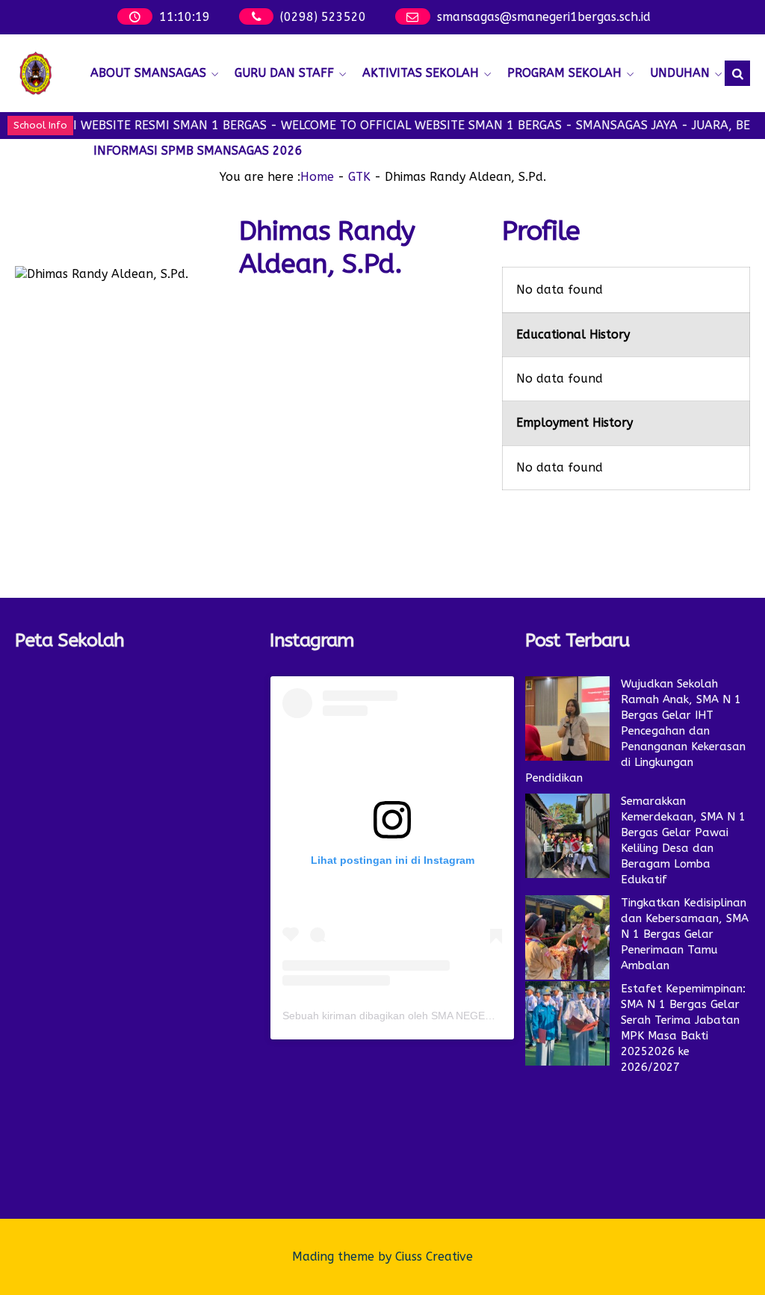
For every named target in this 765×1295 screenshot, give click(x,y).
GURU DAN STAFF (284, 73)
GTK (359, 177)
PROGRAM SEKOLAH (564, 73)
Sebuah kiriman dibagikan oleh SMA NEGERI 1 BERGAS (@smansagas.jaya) (465, 1016)
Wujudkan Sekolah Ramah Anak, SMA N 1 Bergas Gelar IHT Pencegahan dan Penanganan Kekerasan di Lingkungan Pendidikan (635, 731)
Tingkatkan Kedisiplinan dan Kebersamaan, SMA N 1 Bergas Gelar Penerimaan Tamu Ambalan (685, 934)
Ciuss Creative (434, 1256)
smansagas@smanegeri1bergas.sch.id (544, 17)
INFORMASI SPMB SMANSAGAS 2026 (198, 150)
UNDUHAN (680, 73)
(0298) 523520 (323, 17)
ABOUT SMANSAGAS (148, 73)
